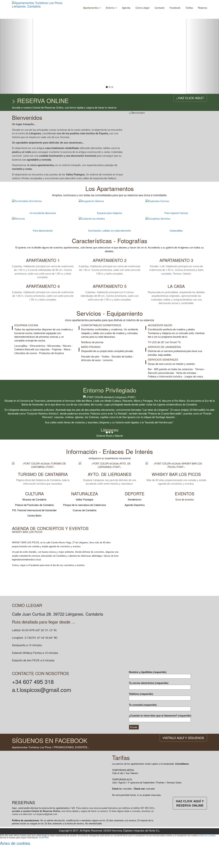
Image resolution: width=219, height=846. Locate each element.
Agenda (126, 7)
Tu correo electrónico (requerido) (148, 683)
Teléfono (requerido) (141, 694)
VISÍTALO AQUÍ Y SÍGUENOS (183, 737)
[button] (16, 47)
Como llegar (143, 7)
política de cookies (206, 835)
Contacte (159, 7)
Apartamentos (91, 7)
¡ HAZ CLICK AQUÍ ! (190, 98)
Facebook (175, 7)
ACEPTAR (44, 837)
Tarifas (189, 7)
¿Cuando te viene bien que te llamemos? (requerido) (160, 715)
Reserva (202, 7)
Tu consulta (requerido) (143, 705)
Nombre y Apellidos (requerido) (147, 672)
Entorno (110, 7)
